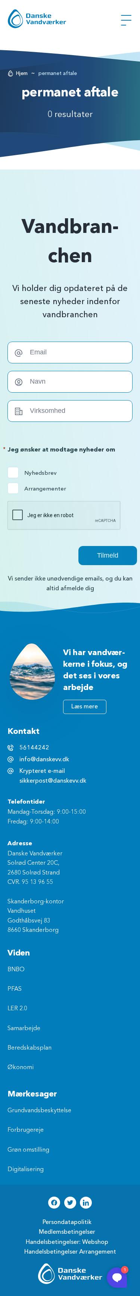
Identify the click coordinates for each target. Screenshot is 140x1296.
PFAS (14, 989)
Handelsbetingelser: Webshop (67, 1242)
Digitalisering (25, 1170)
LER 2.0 (17, 1009)
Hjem (22, 73)
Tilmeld (107, 555)
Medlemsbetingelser (67, 1232)
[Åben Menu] (126, 20)
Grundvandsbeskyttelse (39, 1111)
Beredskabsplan (29, 1048)
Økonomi (20, 1068)
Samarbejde (23, 1029)
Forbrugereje (25, 1130)
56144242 (34, 748)
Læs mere (84, 706)
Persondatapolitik (67, 1222)
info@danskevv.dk (44, 759)
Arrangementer (39, 488)
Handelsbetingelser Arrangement (70, 1252)
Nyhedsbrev (39, 473)
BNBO (16, 970)
